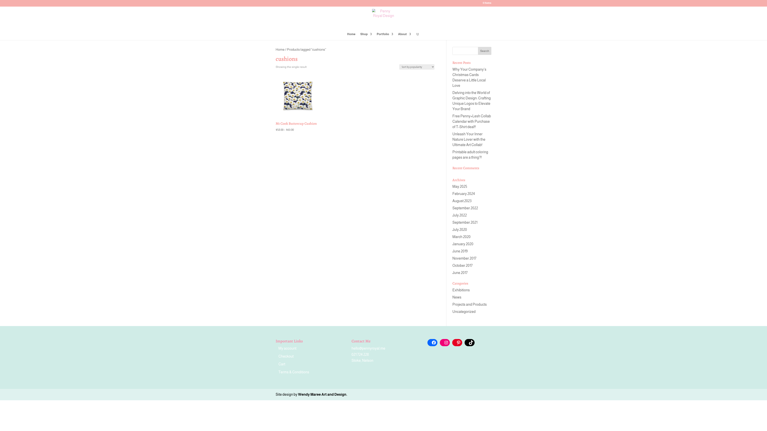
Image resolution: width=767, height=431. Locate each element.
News (456, 297)
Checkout (286, 356)
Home (351, 34)
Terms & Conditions (293, 372)
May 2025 (459, 187)
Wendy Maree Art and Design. (322, 394)
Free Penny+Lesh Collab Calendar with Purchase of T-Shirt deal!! (471, 121)
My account (287, 348)
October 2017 (462, 266)
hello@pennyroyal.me (368, 348)
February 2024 (463, 194)
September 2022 (465, 208)
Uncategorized (464, 312)
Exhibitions (461, 290)
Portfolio (383, 34)
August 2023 (462, 201)
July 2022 (459, 215)
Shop (364, 34)
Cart (281, 364)
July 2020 (459, 230)
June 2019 (460, 251)
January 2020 (462, 244)
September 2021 (464, 222)
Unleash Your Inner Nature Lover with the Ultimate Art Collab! (468, 139)
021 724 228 (360, 355)
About (402, 34)
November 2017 (464, 258)
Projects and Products (469, 304)
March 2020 (461, 237)
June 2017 (460, 273)
